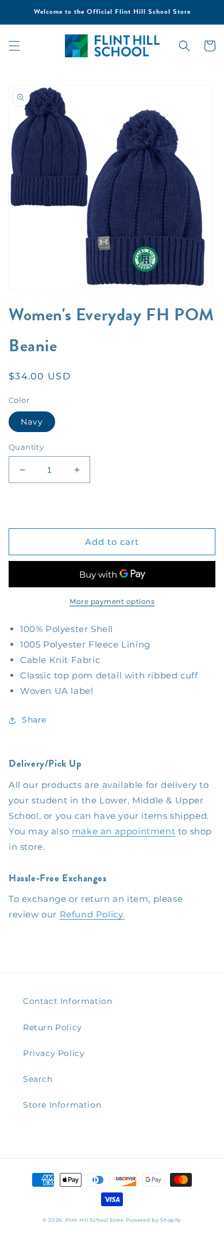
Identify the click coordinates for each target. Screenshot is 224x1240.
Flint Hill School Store (94, 1220)
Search (38, 1079)
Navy (32, 422)
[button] (14, 45)
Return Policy (52, 1027)
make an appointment (123, 831)
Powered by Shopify (153, 1220)
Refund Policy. (92, 914)
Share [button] (34, 720)
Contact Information (67, 1001)
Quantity (26, 447)
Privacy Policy (53, 1053)
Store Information (62, 1105)
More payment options (112, 601)
